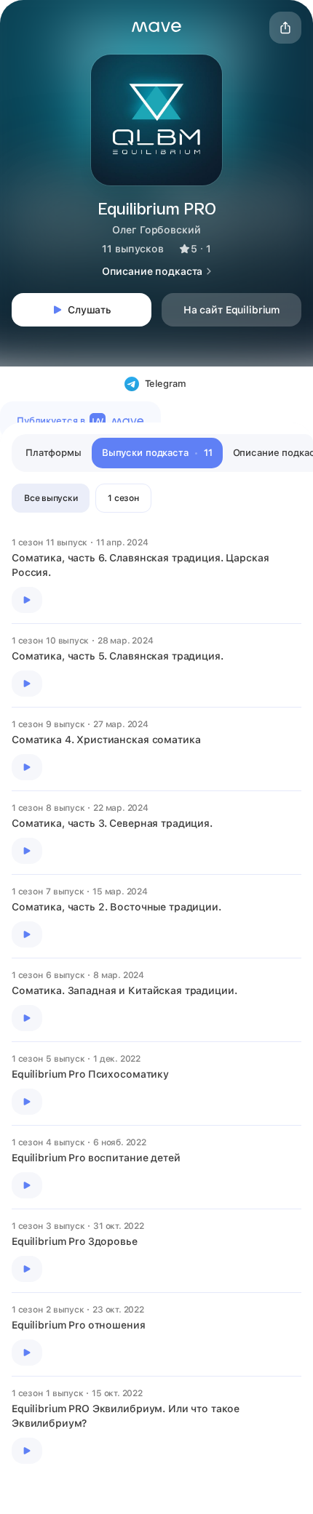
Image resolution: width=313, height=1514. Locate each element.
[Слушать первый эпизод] (27, 600)
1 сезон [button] (123, 498)
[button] (156, 27)
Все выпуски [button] (50, 498)
